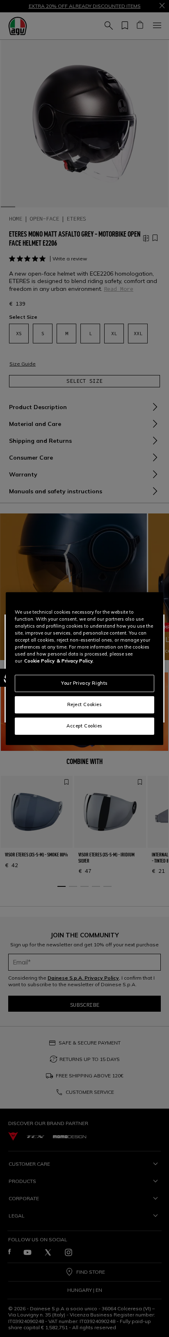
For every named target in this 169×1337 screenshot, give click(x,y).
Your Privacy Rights (84, 683)
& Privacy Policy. (75, 661)
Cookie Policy (39, 661)
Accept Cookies (84, 726)
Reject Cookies (84, 704)
